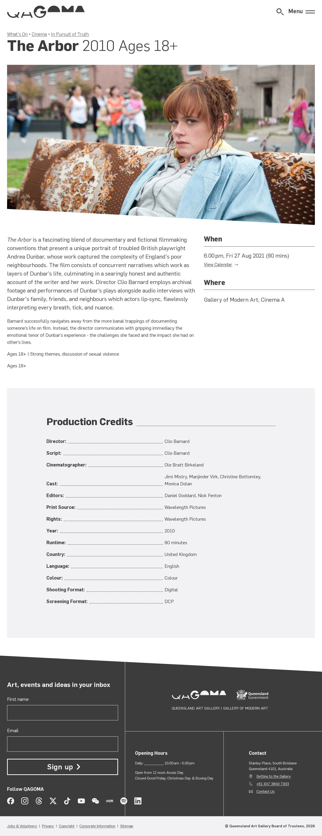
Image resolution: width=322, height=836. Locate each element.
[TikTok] (67, 800)
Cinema (39, 34)
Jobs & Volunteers (22, 826)
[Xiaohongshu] (109, 800)
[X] (53, 800)
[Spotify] (123, 800)
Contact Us (265, 791)
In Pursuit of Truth (70, 34)
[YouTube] (81, 800)
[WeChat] (95, 800)
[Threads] (38, 800)
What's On (17, 34)
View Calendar (218, 264)
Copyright (66, 826)
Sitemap (126, 826)
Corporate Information (97, 826)
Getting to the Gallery (273, 776)
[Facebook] (10, 800)
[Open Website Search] (280, 11)
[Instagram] (24, 800)
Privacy (48, 826)
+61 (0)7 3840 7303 (272, 784)
